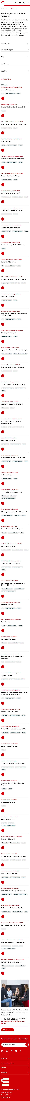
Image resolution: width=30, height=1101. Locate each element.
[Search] (24, 3)
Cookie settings (5, 1097)
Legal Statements (6, 1092)
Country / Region (6, 53)
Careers (8, 8)
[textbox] (14, 50)
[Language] (20, 3)
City (2, 60)
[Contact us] (16, 3)
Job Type (3, 74)
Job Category (5, 67)
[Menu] (28, 3)
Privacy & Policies (6, 1095)
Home (2, 8)
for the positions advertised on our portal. (13, 1022)
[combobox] (15, 50)
